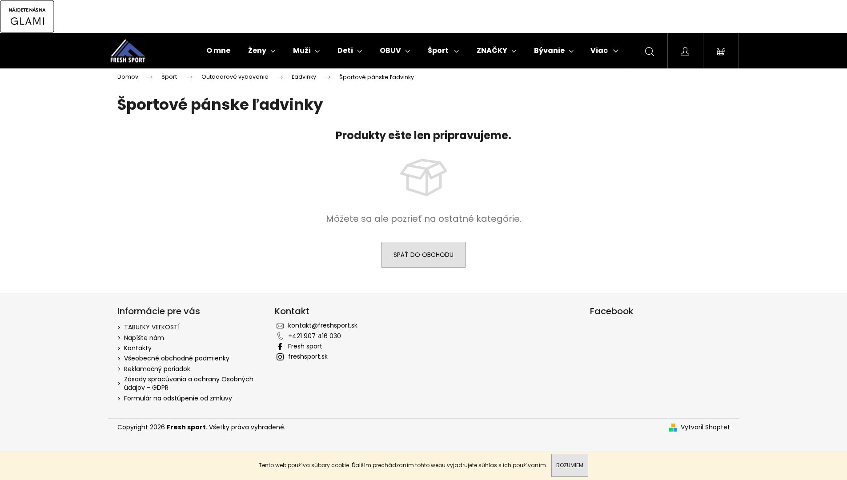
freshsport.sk (308, 356)
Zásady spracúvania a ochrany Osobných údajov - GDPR (188, 383)
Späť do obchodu (423, 254)
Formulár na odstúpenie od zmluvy (178, 398)
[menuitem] (218, 50)
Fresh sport (305, 346)
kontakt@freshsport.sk (322, 325)
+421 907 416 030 (314, 336)
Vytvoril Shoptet (705, 427)
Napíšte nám (144, 337)
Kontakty (138, 348)
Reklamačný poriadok (157, 368)
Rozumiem (569, 465)
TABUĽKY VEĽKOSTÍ (152, 327)
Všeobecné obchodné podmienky (176, 358)
